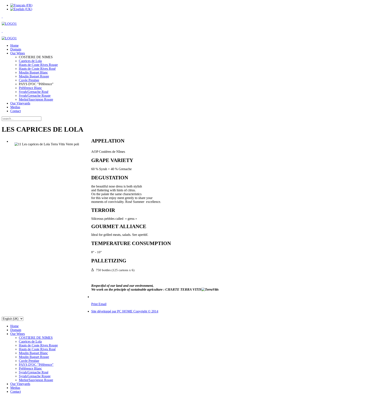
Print (94, 304)
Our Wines (17, 53)
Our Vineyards (20, 103)
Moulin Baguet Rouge (34, 76)
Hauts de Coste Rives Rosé (37, 68)
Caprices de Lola (30, 61)
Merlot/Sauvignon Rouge (36, 99)
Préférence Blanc (30, 88)
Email (102, 304)
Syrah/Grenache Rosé (33, 92)
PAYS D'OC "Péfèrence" (36, 364)
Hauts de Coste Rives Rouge (38, 65)
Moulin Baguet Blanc (33, 72)
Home (14, 45)
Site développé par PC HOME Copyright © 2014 (124, 311)
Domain (15, 49)
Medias (15, 107)
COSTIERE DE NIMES (36, 337)
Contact (15, 111)
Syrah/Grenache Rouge (35, 95)
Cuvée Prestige (29, 80)
